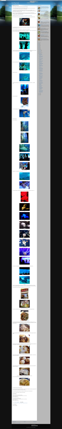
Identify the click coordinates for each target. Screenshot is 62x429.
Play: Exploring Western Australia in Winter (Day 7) (41, 63)
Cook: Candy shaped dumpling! (41, 90)
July (39, 93)
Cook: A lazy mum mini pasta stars (41, 82)
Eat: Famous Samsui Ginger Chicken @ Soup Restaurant (41, 73)
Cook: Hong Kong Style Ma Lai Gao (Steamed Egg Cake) (44, 13)
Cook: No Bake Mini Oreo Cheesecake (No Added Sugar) (41, 76)
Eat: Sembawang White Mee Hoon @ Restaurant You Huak (41, 88)
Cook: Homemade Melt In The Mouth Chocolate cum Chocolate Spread (44, 10)
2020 (39, 44)
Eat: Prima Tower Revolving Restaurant (40, 86)
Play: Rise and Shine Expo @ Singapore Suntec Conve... (41, 65)
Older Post (34, 421)
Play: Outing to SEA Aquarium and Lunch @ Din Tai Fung (41, 57)
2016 (39, 47)
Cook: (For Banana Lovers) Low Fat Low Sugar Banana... (41, 59)
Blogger (34, 427)
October (40, 51)
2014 (39, 49)
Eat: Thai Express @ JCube (40, 67)
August (40, 53)
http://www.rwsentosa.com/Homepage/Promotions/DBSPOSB (25, 15)
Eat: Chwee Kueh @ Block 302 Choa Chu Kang (41, 61)
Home (25, 421)
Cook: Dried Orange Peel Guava (43, 38)
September (40, 52)
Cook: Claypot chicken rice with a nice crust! (41, 80)
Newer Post (14, 421)
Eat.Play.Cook (15, 3)
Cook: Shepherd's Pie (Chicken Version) (41, 54)
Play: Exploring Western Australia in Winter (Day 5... (41, 71)
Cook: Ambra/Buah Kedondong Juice (44, 6)
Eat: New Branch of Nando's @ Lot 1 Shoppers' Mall (41, 91)
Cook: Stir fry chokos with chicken (43, 31)
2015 (39, 48)
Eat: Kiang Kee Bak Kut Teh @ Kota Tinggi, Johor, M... (41, 69)
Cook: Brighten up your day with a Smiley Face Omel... (41, 78)
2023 (39, 43)
